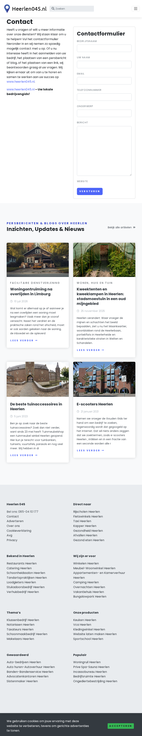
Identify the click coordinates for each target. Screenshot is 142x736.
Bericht (82, 122)
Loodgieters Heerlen (21, 582)
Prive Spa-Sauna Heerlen (91, 667)
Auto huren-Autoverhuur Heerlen (31, 667)
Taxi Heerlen (82, 521)
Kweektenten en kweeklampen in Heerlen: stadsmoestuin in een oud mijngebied (101, 296)
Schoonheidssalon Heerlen (26, 573)
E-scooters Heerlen (95, 404)
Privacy (12, 540)
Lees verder (22, 340)
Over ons (13, 526)
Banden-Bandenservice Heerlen (30, 672)
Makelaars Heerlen (20, 639)
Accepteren (120, 725)
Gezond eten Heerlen (88, 540)
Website (82, 181)
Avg (9, 535)
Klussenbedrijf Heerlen (23, 620)
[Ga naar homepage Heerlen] (24, 8)
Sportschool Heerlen (88, 639)
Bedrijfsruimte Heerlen (89, 676)
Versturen (89, 191)
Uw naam (83, 57)
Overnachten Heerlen (89, 587)
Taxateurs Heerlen (20, 629)
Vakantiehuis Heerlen (88, 592)
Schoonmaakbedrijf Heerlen (27, 634)
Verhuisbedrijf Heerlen (23, 592)
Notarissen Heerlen (20, 624)
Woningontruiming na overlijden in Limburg (31, 292)
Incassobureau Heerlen (90, 672)
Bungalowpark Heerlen (89, 596)
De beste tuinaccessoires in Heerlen (36, 407)
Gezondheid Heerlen (88, 531)
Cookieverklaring (19, 531)
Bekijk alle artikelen (120, 227)
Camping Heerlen (86, 582)
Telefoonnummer (89, 90)
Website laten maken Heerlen (95, 634)
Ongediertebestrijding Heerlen (95, 681)
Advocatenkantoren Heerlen (27, 676)
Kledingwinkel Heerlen (89, 629)
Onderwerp (85, 106)
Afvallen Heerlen (85, 535)
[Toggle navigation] (136, 8)
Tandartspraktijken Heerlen (27, 578)
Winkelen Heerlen (86, 563)
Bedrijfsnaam (87, 41)
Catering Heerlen (19, 568)
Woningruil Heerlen (87, 662)
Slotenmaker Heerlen (22, 681)
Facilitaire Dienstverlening (35, 283)
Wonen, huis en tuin (95, 283)
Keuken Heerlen (84, 620)
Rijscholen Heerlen (86, 512)
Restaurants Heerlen (22, 563)
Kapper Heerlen (84, 526)
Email (80, 73)
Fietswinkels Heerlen (88, 516)
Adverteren (15, 521)
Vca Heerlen (82, 624)
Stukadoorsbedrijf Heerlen (26, 587)
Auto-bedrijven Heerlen (24, 662)
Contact (13, 516)
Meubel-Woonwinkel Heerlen (94, 568)
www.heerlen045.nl (21, 81)
